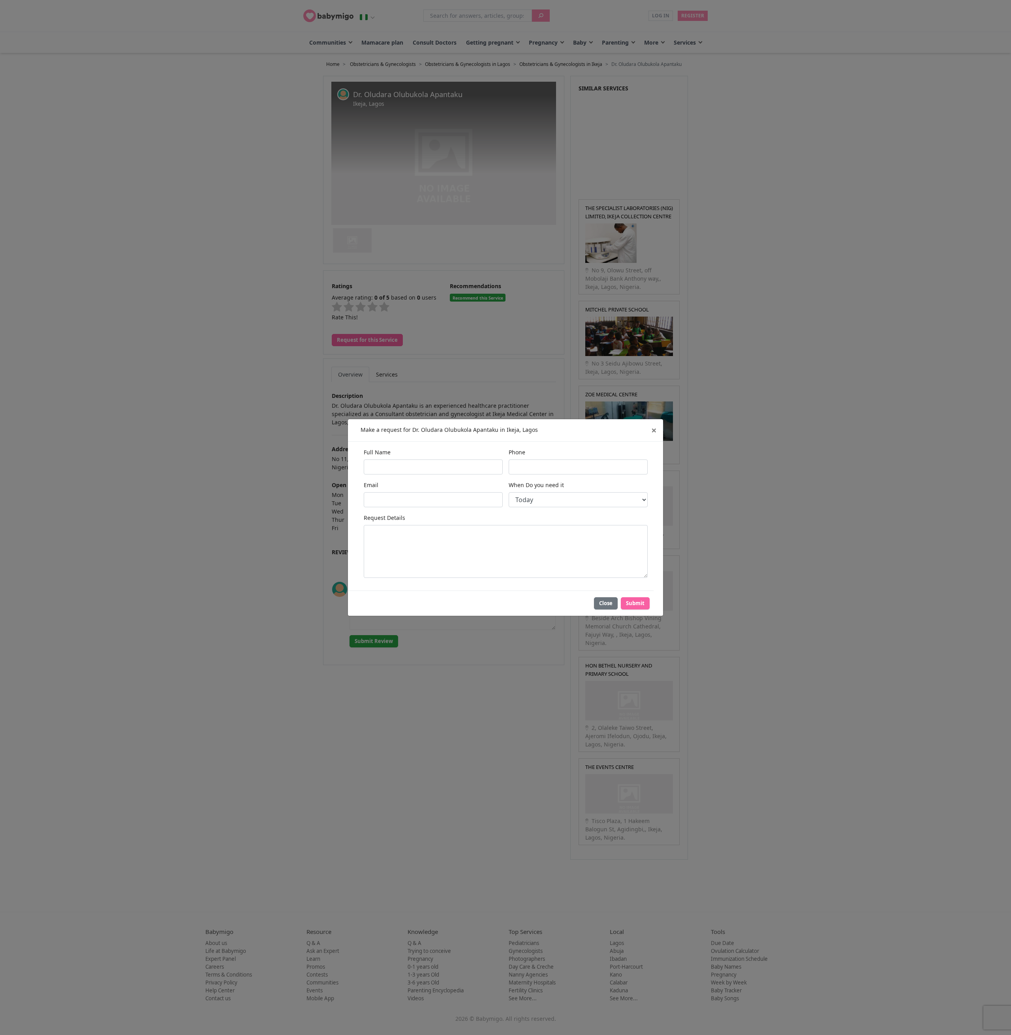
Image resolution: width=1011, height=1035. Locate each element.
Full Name (377, 452)
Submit (635, 603)
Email (371, 485)
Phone (517, 452)
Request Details (384, 517)
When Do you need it (536, 485)
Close (606, 603)
